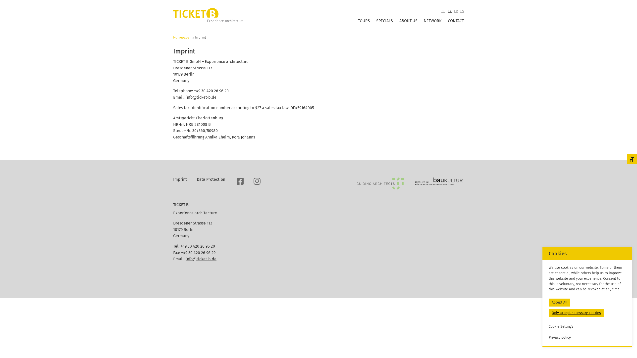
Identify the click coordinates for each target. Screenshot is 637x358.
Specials (384, 20)
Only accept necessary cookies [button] (576, 313)
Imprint (180, 179)
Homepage (181, 37)
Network (432, 20)
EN (450, 11)
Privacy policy (560, 337)
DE (443, 11)
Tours (364, 20)
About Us (408, 20)
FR (456, 11)
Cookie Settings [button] (561, 326)
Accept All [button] (559, 302)
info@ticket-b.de (201, 259)
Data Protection (211, 179)
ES (462, 11)
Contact (456, 20)
